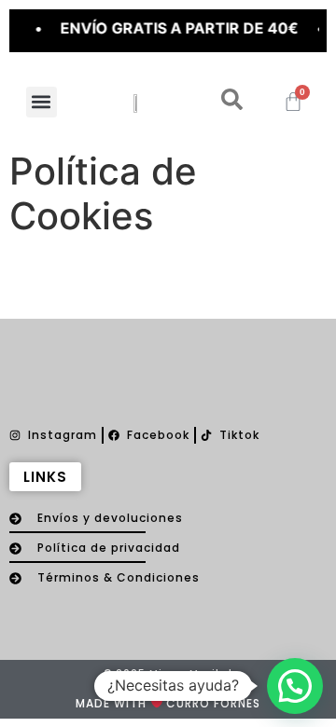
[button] (41, 102)
